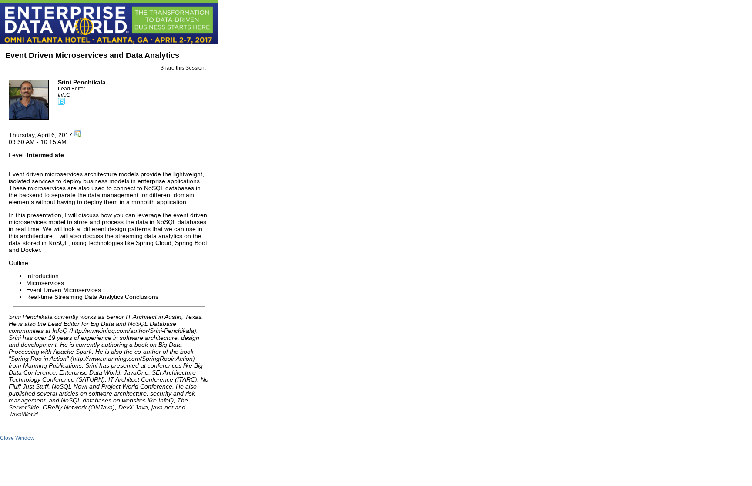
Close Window (17, 438)
